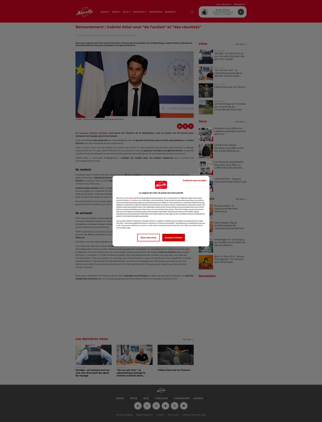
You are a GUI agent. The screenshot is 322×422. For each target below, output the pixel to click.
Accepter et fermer (173, 237)
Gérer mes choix (148, 237)
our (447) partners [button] (128, 198)
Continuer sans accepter (194, 180)
